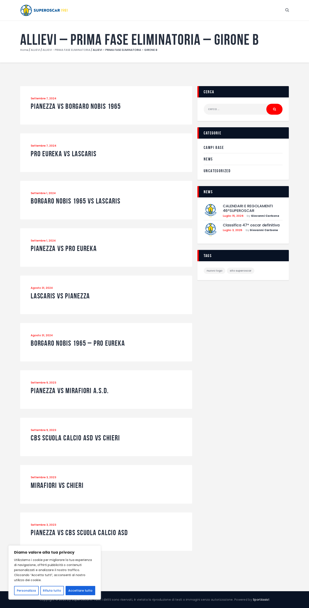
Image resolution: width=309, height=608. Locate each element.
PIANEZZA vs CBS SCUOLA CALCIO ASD (79, 532)
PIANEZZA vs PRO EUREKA (64, 248)
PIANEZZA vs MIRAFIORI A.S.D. (70, 390)
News (208, 159)
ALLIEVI (35, 50)
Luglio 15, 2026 (233, 216)
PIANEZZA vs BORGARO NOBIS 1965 (76, 106)
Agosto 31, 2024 (42, 288)
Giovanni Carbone (265, 216)
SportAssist (261, 599)
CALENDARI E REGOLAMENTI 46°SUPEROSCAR (248, 208)
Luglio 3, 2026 (232, 230)
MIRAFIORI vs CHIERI (57, 485)
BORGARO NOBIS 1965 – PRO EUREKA (78, 343)
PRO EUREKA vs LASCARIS (63, 154)
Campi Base (214, 147)
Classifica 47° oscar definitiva (251, 225)
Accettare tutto (80, 590)
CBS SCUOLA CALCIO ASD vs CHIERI (75, 438)
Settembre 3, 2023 (43, 477)
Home (24, 50)
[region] (54, 572)
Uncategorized (217, 170)
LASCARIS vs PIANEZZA (60, 296)
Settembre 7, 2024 (43, 98)
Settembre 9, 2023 (43, 383)
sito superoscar (240, 271)
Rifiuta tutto (52, 590)
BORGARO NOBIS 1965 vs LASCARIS (75, 201)
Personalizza (26, 590)
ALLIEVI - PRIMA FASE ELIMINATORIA (66, 50)
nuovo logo (214, 271)
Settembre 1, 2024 (43, 193)
